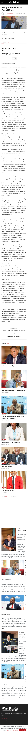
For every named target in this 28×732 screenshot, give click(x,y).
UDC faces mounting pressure (9, 46)
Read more (16, 558)
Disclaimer (15, 721)
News (4, 362)
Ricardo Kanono (10, 13)
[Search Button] (26, 2)
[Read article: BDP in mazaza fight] (14, 480)
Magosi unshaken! (7, 466)
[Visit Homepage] (14, 2)
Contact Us (21, 721)
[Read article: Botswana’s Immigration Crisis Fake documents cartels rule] (14, 405)
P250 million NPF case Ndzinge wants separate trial (13, 49)
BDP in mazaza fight (7, 490)
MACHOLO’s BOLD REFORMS (10, 442)
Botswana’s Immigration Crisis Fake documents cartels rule (10, 54)
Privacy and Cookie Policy (12, 730)
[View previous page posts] (13, 58)
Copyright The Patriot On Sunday (11, 713)
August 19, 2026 (5, 468)
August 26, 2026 (5, 420)
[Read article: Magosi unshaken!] (14, 456)
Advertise (9, 721)
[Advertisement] (14, 511)
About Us (3, 721)
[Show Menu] (2, 2)
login (6, 496)
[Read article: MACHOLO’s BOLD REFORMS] (14, 432)
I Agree (23, 730)
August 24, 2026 (5, 444)
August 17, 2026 (5, 492)
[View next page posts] (15, 58)
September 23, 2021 (20, 13)
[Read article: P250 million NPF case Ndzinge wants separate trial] (14, 379)
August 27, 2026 (5, 368)
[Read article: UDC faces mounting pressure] (14, 355)
